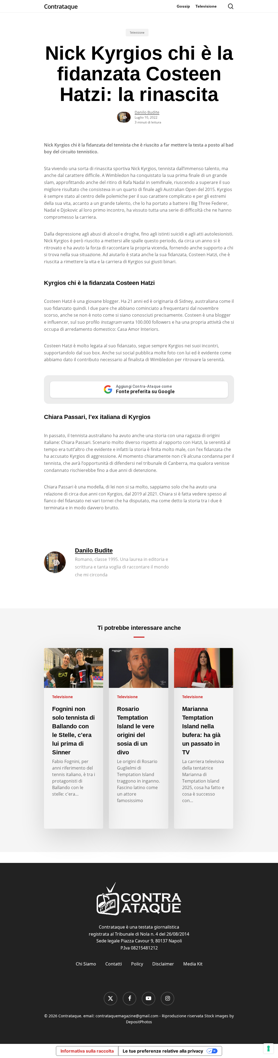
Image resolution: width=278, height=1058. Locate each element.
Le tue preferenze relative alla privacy (163, 1051)
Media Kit (193, 964)
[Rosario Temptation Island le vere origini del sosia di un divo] (138, 738)
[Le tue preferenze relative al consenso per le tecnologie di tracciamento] (268, 1048)
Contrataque (61, 6)
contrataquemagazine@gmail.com (127, 1015)
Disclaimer (163, 964)
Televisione (137, 32)
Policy (137, 964)
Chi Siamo (86, 964)
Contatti (113, 964)
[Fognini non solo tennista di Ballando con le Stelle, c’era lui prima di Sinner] (73, 738)
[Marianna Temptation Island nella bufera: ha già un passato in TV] (203, 738)
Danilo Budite (147, 112)
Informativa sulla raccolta (87, 1051)
